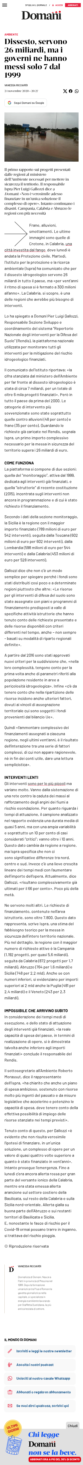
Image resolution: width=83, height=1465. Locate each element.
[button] (65, 91)
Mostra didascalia (41, 137)
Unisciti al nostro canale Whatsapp (43, 1378)
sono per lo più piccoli (47, 783)
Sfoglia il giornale (36, 5)
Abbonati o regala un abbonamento (43, 1392)
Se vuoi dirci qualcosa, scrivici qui (42, 1405)
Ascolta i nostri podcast (35, 1364)
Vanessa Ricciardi (16, 85)
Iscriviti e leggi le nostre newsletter (44, 1351)
